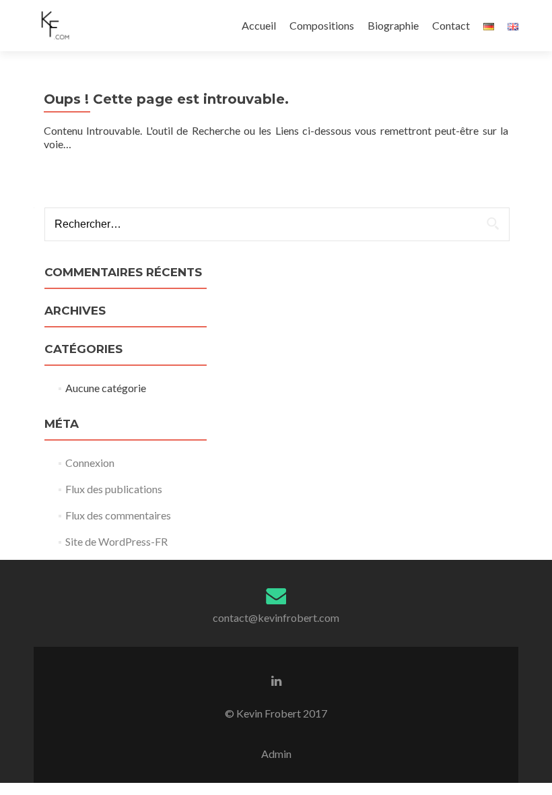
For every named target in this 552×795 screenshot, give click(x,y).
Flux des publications (113, 488)
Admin (276, 753)
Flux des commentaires (118, 515)
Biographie (393, 25)
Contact (451, 25)
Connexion (89, 462)
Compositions (321, 25)
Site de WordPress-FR (116, 541)
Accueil (259, 25)
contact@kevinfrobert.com (276, 617)
